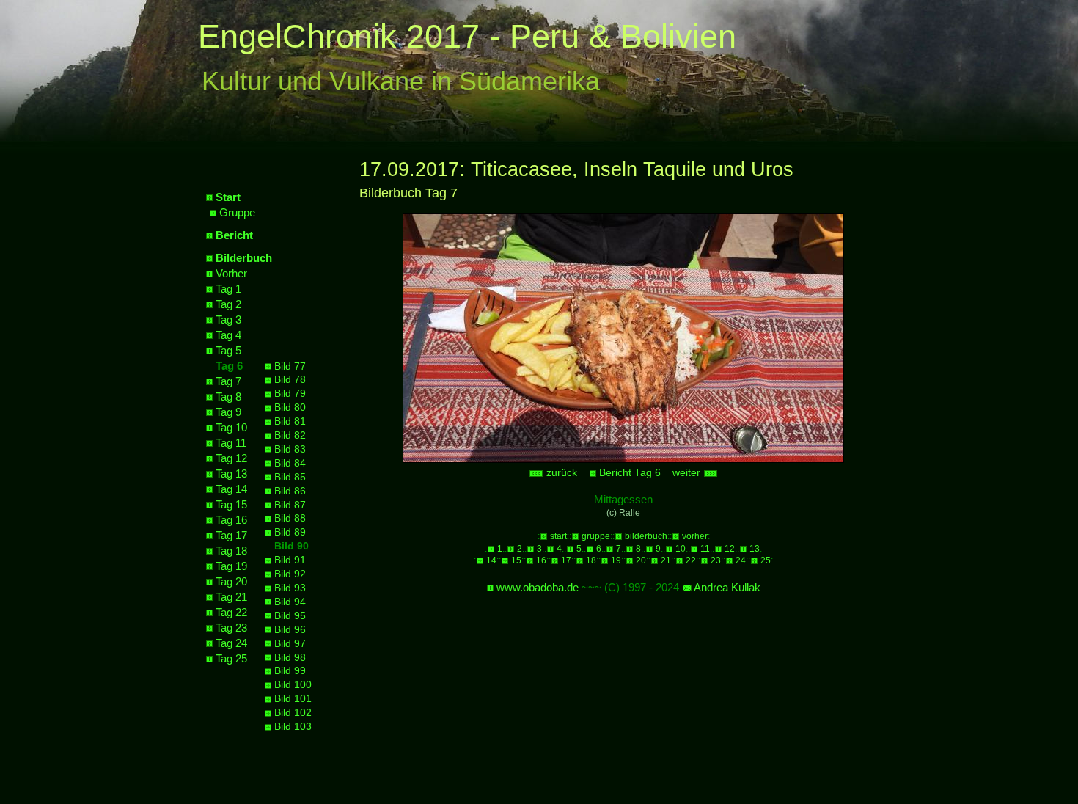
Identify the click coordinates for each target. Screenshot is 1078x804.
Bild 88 (290, 518)
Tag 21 (231, 597)
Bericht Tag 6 (630, 472)
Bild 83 (290, 449)
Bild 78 (290, 379)
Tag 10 (231, 427)
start (558, 536)
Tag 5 (228, 350)
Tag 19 (231, 566)
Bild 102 (293, 712)
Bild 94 (290, 601)
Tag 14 (231, 489)
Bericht (234, 235)
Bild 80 (290, 407)
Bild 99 (290, 670)
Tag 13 (231, 473)
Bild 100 (293, 684)
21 (666, 560)
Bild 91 (290, 560)
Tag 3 (228, 319)
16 (541, 560)
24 (741, 560)
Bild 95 (290, 615)
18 (591, 560)
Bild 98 (290, 657)
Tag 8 (228, 396)
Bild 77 (290, 366)
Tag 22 (231, 612)
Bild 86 (290, 491)
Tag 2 (228, 304)
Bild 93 (290, 587)
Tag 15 (231, 504)
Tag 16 (231, 520)
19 (616, 560)
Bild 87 (290, 505)
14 (491, 560)
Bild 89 (290, 532)
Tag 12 (231, 458)
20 (641, 560)
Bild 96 (290, 629)
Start (228, 197)
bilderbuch (646, 536)
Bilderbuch (244, 258)
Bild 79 (290, 393)
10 (680, 549)
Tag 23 (231, 627)
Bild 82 (290, 435)
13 (754, 549)
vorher (695, 536)
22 (691, 560)
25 (765, 560)
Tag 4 (228, 335)
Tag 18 (231, 550)
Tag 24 (231, 643)
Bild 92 (290, 574)
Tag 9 (228, 412)
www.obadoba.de (537, 587)
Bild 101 (293, 698)
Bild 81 (290, 421)
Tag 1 (228, 288)
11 (705, 549)
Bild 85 (290, 477)
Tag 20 (231, 581)
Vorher (231, 273)
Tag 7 (228, 381)
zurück (560, 472)
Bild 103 (293, 726)
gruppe (596, 536)
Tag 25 (231, 658)
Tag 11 (231, 442)
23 (716, 560)
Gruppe (237, 212)
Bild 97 (290, 643)
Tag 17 (231, 535)
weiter (687, 472)
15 (516, 560)
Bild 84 (290, 463)
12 (730, 549)
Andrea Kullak (727, 587)
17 (566, 560)
